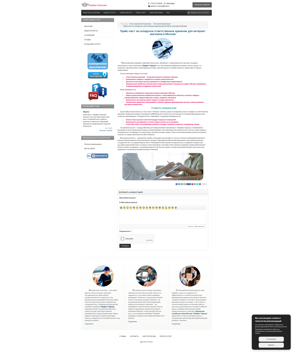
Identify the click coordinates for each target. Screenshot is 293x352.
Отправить (125, 246)
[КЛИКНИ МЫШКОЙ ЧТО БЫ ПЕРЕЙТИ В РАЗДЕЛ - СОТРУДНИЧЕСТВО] (97, 75)
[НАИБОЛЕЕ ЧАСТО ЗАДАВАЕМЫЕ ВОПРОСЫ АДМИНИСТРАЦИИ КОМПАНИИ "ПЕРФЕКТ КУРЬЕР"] (98, 92)
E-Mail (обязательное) (128, 202)
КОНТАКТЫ (134, 336)
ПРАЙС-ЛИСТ (141, 13)
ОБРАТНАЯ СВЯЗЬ (156, 13)
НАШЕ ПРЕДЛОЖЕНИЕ (91, 13)
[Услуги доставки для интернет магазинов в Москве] (94, 4)
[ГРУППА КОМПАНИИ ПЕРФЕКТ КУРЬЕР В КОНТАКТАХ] (97, 155)
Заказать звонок (202, 5)
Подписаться (124, 231)
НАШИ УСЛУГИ (109, 13)
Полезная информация (162, 24)
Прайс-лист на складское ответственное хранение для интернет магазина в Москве (163, 33)
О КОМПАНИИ (89, 35)
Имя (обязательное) (127, 198)
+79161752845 (156, 3)
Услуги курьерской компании (140, 24)
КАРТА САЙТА (89, 149)
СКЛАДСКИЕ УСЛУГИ (92, 44)
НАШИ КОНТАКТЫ (91, 31)
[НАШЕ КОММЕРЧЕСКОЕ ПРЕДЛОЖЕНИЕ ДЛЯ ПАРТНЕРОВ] (98, 61)
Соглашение (271, 339)
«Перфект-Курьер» (200, 313)
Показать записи (105, 130)
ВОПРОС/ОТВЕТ (166, 336)
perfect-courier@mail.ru (160, 6)
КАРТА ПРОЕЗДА (149, 336)
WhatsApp (170, 3)
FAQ (168, 13)
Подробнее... (89, 324)
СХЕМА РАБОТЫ (126, 13)
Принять (271, 345)
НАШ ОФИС (88, 26)
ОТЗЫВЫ (87, 40)
